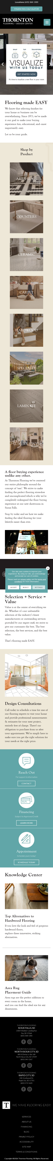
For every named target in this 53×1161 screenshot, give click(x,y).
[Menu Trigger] (47, 22)
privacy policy (26, 579)
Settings (39, 587)
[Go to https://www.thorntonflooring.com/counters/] (26, 216)
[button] (26, 783)
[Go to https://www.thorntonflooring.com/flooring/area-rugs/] (26, 178)
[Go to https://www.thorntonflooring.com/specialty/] (26, 368)
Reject (26, 587)
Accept (13, 587)
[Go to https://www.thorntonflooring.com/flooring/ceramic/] (26, 254)
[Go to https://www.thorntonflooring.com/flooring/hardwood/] (26, 330)
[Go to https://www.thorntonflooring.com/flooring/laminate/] (26, 405)
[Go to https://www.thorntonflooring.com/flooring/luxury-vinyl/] (26, 443)
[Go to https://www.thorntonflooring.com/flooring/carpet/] (26, 292)
